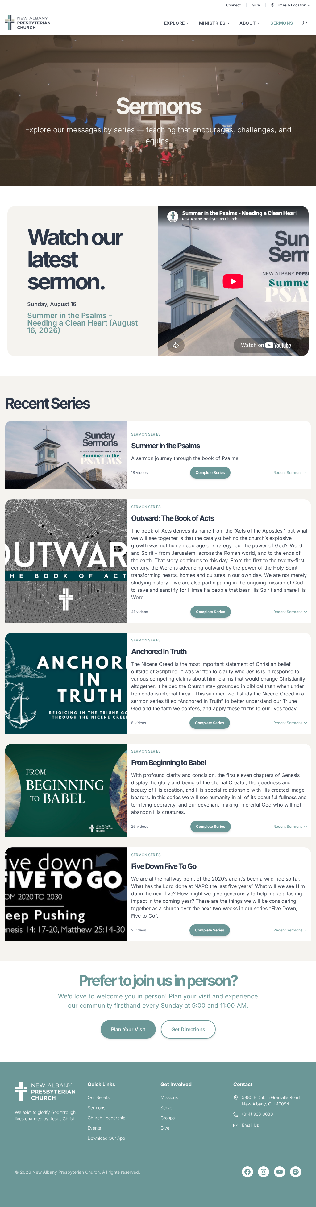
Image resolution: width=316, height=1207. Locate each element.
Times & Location (291, 5)
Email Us (250, 1125)
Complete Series (210, 472)
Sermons (96, 1107)
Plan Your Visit (128, 1029)
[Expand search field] (304, 22)
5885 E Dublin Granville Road (271, 1097)
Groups (167, 1117)
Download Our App (106, 1138)
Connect (233, 5)
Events (94, 1127)
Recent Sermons (287, 472)
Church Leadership (106, 1117)
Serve (166, 1107)
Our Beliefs (99, 1097)
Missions (169, 1097)
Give (256, 5)
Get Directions (188, 1029)
